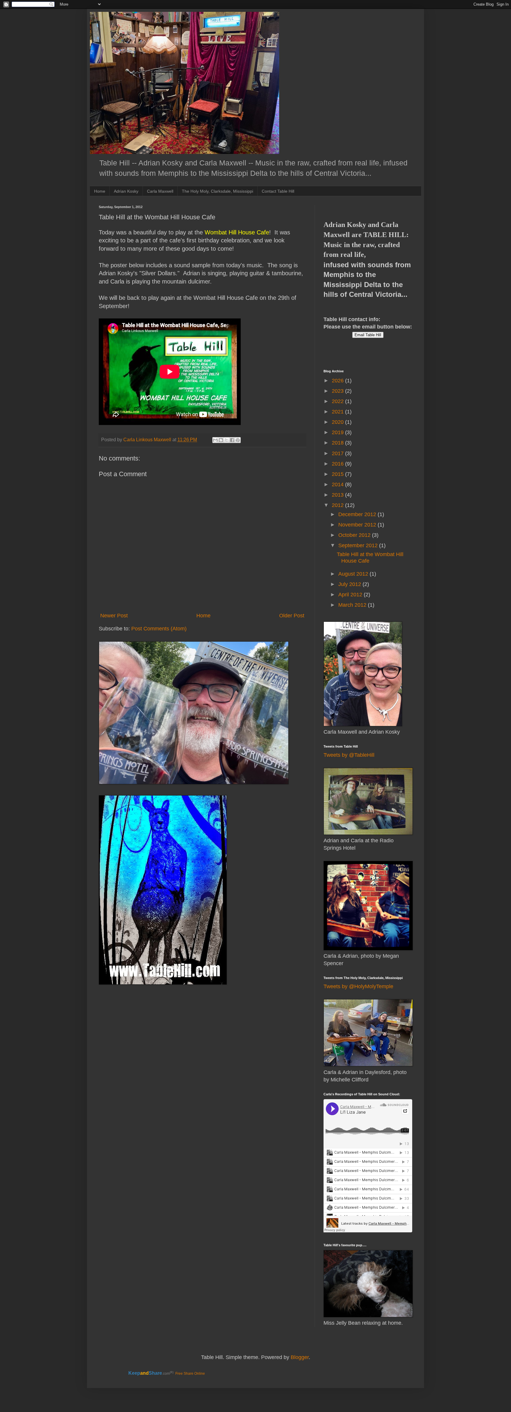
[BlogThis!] (221, 440)
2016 (338, 464)
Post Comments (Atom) (159, 629)
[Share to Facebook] (232, 440)
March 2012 (353, 605)
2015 (338, 474)
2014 (338, 484)
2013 (338, 495)
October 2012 (355, 535)
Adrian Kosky (126, 191)
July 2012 (350, 584)
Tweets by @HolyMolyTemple (358, 986)
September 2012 (358, 545)
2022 (338, 401)
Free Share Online (190, 1373)
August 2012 (354, 574)
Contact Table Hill (278, 191)
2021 (338, 412)
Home (99, 191)
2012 (338, 505)
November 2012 (358, 525)
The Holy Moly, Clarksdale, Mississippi (217, 191)
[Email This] (215, 440)
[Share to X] (226, 440)
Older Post (291, 616)
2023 (338, 391)
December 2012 (358, 514)
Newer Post (114, 616)
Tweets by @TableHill (349, 755)
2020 (338, 422)
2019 (338, 432)
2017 (338, 453)
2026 (338, 381)
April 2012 (351, 595)
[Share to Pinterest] (238, 440)
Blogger (300, 1357)
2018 (338, 443)
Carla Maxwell (160, 191)
